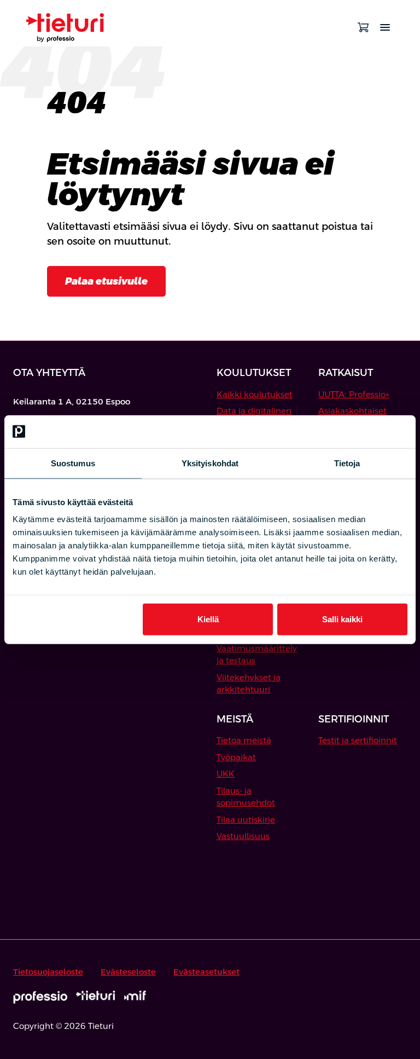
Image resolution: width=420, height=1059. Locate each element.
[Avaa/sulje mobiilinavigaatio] (385, 27)
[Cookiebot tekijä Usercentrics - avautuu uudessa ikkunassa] (359, 431)
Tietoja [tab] (347, 462)
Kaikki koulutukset (255, 394)
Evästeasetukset (206, 971)
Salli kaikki (342, 619)
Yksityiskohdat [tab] (210, 462)
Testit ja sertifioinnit (357, 740)
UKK (226, 773)
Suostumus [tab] (73, 462)
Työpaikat (236, 757)
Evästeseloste (128, 971)
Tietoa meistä (244, 740)
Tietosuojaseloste (48, 971)
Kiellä (208, 619)
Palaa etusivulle (106, 281)
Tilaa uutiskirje (246, 819)
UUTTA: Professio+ (353, 394)
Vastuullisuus (243, 836)
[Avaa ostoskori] (363, 27)
